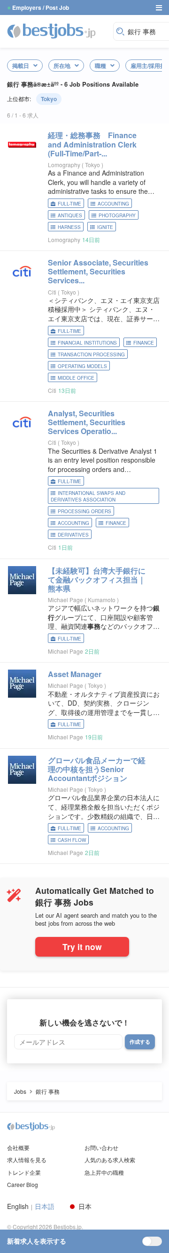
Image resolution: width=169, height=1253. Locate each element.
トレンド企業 (24, 1172)
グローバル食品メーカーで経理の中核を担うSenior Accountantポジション (97, 769)
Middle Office (76, 378)
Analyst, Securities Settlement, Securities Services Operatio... (86, 422)
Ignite (105, 227)
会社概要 (18, 1147)
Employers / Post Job (40, 7)
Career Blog (22, 1184)
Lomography (64, 165)
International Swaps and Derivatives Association (88, 496)
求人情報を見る (26, 1160)
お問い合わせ (101, 1147)
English (18, 1206)
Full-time (69, 203)
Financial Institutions (87, 342)
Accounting (113, 203)
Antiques (70, 215)
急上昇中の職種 (104, 1172)
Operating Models (82, 366)
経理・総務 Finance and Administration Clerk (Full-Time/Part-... (92, 144)
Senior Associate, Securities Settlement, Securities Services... (98, 271)
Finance (143, 342)
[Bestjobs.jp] (57, 30)
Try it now (82, 946)
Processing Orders (84, 511)
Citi (52, 292)
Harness (69, 227)
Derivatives (73, 534)
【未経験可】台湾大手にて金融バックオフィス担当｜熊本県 (97, 579)
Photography (117, 215)
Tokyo (49, 99)
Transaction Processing (91, 354)
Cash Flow (72, 840)
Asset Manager (74, 674)
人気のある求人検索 (109, 1160)
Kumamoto (102, 600)
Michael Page (65, 600)
